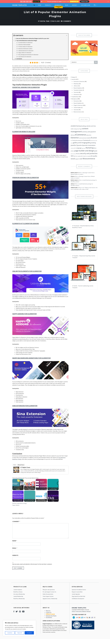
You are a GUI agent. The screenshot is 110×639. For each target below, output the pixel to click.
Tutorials (76, 92)
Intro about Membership (19, 594)
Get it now (80, 214)
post (95, 151)
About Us (48, 610)
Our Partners (49, 617)
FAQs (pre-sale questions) (49, 589)
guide (88, 143)
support (77, 159)
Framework (86, 140)
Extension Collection (79, 81)
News (95, 148)
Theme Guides (77, 107)
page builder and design (22, 503)
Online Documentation (48, 594)
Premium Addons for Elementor (25, 177)
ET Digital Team (43, 21)
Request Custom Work (77, 592)
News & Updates (78, 88)
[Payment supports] (84, 619)
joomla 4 (80, 145)
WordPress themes (17, 592)
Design (73, 77)
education (88, 135)
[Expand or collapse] (67, 35)
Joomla (74, 79)
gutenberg (93, 143)
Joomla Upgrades (76, 594)
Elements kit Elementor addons (25, 223)
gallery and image (79, 143)
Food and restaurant (77, 140)
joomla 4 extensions (89, 145)
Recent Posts (21, 464)
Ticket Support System (48, 596)
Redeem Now (84, 1)
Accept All (29, 632)
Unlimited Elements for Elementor (27, 271)
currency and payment (89, 132)
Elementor (14, 503)
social (73, 159)
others (72, 151)
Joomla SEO (73, 148)
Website (15, 555)
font (71, 140)
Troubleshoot (75, 96)
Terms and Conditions (81, 611)
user (81, 159)
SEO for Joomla (77, 156)
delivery (73, 135)
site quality (94, 156)
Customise (9, 632)
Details (89, 214)
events (89, 138)
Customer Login (85, 5)
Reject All (20, 632)
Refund (88, 611)
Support (74, 5)
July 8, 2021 (56, 21)
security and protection (88, 153)
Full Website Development (78, 598)
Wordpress (74, 99)
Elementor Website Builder (23, 131)
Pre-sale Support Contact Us (49, 592)
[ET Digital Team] (16, 472)
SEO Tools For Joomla (85, 156)
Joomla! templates (17, 589)
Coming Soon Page (77, 129)
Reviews (78, 153)
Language (78, 148)
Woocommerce (89, 158)
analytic (73, 126)
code (72, 129)
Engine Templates (19, 5)
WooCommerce (77, 112)
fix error (94, 138)
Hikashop (76, 83)
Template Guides (78, 90)
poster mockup (73, 153)
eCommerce (80, 134)
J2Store (76, 86)
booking (83, 126)
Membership (58, 5)
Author (14, 464)
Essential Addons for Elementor (26, 87)
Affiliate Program (50, 614)
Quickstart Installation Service (79, 589)
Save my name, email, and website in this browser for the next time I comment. (32, 564)
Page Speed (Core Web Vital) (78, 596)
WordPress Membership (19, 598)
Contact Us (48, 612)
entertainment (83, 138)
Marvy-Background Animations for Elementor (31, 358)
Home (39, 5)
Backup (78, 126)
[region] (19, 628)
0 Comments (66, 21)
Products (48, 5)
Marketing (89, 148)
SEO (72, 156)
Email (14, 548)
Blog (66, 5)
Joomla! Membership (18, 596)
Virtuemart (76, 94)
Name (14, 541)
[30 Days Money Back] (83, 629)
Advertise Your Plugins (51, 615)
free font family (92, 140)
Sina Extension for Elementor (24, 406)
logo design (83, 148)
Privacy (73, 611)
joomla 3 (74, 145)
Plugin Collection (15, 505)
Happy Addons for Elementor (24, 314)
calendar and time (91, 126)
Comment (16, 521)
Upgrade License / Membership (50, 598)
